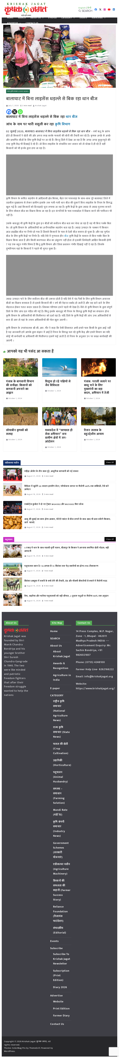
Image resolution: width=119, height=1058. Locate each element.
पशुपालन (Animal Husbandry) (60, 777)
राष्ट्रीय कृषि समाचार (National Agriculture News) (60, 711)
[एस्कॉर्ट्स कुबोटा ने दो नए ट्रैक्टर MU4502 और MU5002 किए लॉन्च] (12, 507)
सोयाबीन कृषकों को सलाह (17, 432)
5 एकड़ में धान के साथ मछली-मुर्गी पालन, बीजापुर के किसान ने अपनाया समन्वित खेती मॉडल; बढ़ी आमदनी (66, 549)
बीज (66, 236)
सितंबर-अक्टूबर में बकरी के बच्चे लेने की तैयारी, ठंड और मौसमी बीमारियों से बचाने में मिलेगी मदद (65, 581)
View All (110, 462)
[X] (14, 111)
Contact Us (32, 23)
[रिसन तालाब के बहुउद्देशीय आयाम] (98, 409)
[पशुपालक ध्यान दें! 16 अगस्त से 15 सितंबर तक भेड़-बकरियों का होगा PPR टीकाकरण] (12, 569)
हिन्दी (89, 7)
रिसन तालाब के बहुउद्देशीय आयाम (94, 432)
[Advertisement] (59, 174)
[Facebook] (8, 111)
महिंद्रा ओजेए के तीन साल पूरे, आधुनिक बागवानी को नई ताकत (51, 471)
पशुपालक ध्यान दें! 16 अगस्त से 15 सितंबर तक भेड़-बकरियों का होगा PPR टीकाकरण (62, 566)
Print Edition (61, 1008)
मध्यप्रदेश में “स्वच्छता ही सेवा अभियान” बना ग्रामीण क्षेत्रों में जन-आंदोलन (59, 436)
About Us (35, 18)
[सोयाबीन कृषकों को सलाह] (20, 409)
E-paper (52, 18)
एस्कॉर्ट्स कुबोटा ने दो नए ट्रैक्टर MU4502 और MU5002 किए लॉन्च (53, 504)
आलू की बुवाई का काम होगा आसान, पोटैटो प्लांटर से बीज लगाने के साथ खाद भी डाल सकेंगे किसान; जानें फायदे (67, 521)
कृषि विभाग (62, 124)
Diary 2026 (60, 987)
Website (58, 1001)
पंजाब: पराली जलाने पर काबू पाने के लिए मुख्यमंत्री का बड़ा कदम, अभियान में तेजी (97, 387)
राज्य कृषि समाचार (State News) (18, 91)
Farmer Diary (61, 1015)
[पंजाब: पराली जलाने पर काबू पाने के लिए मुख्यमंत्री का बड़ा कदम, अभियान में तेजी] (98, 360)
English (82, 7)
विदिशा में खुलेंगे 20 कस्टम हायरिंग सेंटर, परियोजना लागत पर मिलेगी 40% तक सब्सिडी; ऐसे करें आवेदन (66, 488)
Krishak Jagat (41, 105)
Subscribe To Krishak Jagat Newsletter (61, 959)
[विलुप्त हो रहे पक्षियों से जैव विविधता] (59, 360)
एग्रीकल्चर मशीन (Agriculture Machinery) (61, 869)
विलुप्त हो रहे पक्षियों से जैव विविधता (58, 383)
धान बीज (72, 117)
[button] (42, 18)
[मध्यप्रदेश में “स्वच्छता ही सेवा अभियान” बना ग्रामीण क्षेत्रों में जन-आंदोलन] (59, 409)
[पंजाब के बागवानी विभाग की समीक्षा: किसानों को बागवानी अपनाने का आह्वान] (20, 360)
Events (83, 18)
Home (10, 18)
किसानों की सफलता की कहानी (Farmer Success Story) (62, 890)
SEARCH (22, 18)
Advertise (12, 23)
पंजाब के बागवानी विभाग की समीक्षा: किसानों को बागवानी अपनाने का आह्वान (20, 387)
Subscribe (97, 18)
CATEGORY (66, 18)
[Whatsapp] (20, 111)
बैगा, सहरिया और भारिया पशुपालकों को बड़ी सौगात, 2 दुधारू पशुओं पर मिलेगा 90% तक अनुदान (66, 596)
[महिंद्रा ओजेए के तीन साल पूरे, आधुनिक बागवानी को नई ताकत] (12, 474)
